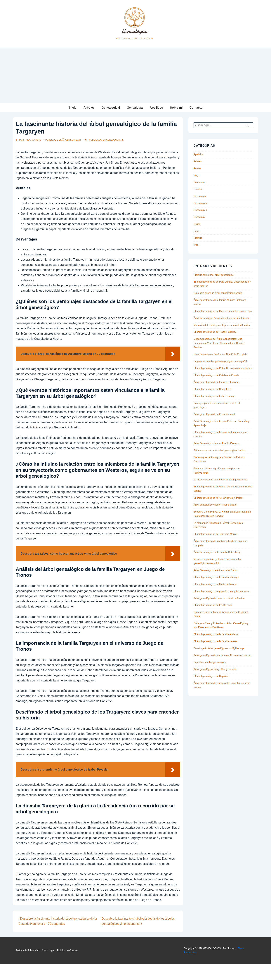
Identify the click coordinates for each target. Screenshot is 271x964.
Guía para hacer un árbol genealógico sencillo (218, 293)
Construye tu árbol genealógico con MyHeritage (219, 648)
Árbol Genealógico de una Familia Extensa (216, 443)
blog (196, 175)
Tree (196, 244)
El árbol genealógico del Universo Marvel (215, 534)
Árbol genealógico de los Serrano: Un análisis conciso (222, 655)
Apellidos (156, 107)
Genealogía (135, 107)
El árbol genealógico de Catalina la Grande (216, 375)
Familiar (198, 189)
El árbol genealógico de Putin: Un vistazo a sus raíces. (223, 368)
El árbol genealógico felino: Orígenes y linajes (218, 497)
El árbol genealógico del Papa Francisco (215, 331)
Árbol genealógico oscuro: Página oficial (215, 504)
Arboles (89, 107)
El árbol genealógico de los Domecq (213, 605)
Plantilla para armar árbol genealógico (214, 275)
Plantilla (198, 237)
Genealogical (111, 107)
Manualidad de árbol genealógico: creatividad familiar (222, 325)
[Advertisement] (135, 75)
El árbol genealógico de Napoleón (211, 676)
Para (196, 231)
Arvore (197, 168)
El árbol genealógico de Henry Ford (212, 389)
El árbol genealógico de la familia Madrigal (216, 577)
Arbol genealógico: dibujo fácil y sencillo (215, 669)
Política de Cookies (67, 950)
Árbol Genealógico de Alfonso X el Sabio (215, 570)
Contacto (196, 107)
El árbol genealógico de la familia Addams (216, 634)
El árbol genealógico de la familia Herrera (215, 641)
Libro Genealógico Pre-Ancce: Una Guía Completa (220, 354)
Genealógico (200, 210)
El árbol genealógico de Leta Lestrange (214, 396)
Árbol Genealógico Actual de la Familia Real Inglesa (221, 318)
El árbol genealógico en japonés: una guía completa (221, 591)
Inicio (73, 107)
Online (197, 224)
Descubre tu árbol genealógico (210, 662)
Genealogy (199, 217)
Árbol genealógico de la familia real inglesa (216, 382)
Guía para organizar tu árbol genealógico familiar (219, 450)
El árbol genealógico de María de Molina (215, 584)
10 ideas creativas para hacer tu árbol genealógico (220, 479)
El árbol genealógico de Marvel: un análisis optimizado (223, 311)
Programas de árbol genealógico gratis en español (220, 361)
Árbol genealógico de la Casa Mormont (214, 414)
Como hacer (200, 182)
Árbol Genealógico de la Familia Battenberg (217, 552)
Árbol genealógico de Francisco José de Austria (219, 598)
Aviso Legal (48, 950)
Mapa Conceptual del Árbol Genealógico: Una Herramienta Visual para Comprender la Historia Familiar (219, 343)
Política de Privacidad (27, 950)
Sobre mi (176, 107)
